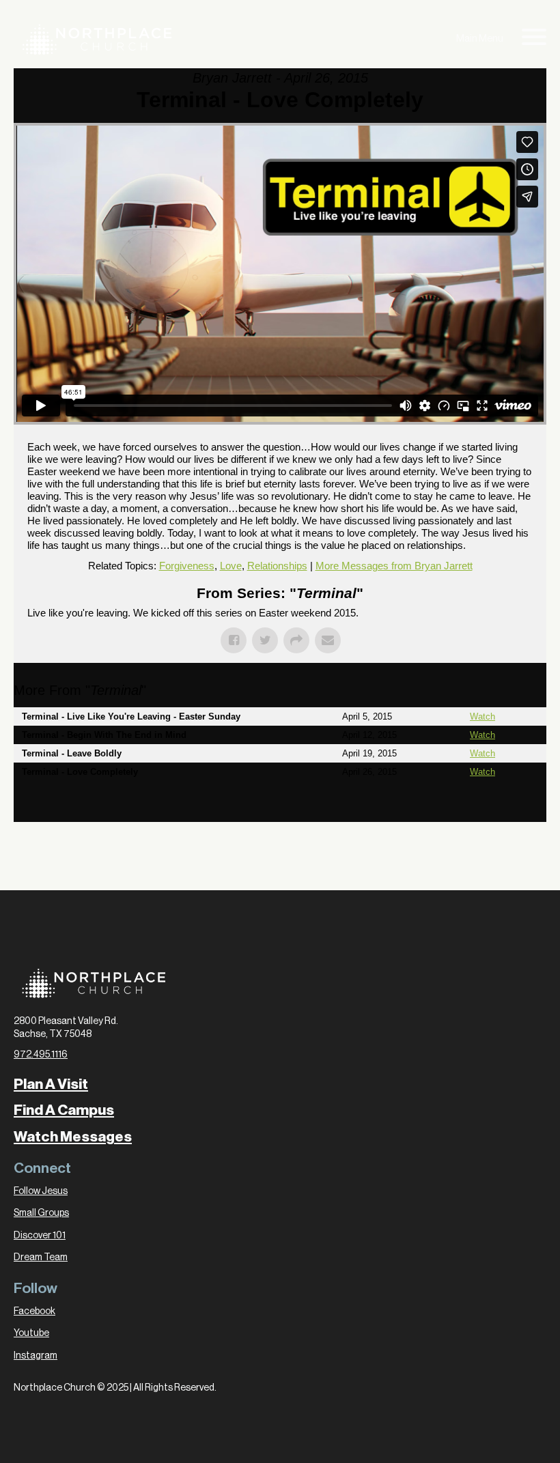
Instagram (35, 1356)
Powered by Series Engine (495, 808)
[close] (534, 39)
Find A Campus (64, 1110)
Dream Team (41, 1257)
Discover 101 (40, 1235)
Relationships (277, 565)
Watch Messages (73, 1136)
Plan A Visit (51, 1084)
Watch (482, 716)
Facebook (34, 1311)
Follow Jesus (41, 1191)
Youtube (31, 1333)
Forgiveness (186, 565)
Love (231, 565)
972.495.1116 (41, 1055)
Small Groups (41, 1213)
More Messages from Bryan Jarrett (394, 565)
